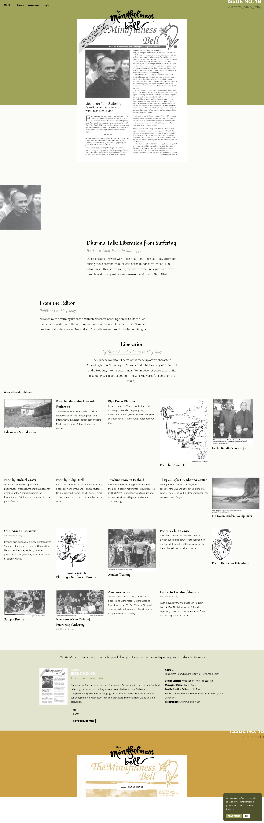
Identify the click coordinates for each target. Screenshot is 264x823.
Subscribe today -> (193, 657)
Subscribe (34, 5)
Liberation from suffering (244, 6)
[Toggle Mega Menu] (5, 6)
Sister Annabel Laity (124, 352)
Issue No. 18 (247, 731)
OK (246, 815)
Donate (20, 5)
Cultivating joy (253, 736)
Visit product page (83, 720)
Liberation (132, 344)
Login (46, 5)
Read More (234, 815)
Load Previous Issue (132, 786)
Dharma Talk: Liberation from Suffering (131, 242)
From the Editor (57, 302)
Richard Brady (14, 535)
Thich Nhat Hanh (106, 250)
